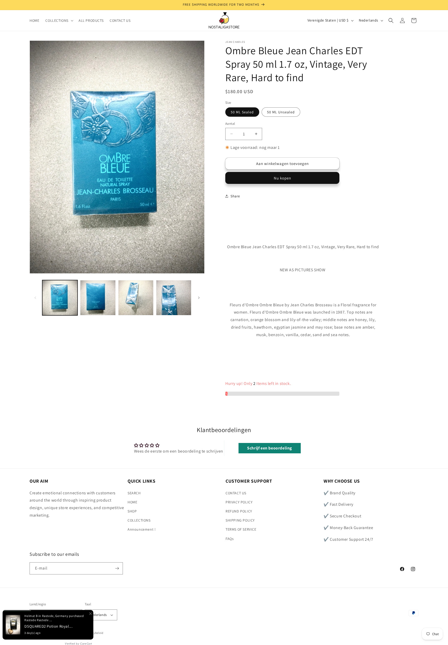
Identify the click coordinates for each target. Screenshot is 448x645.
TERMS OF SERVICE (241, 529)
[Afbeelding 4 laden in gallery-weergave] (173, 297)
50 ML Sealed (242, 112)
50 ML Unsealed (281, 112)
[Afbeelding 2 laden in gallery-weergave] (97, 297)
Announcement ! (142, 529)
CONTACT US (236, 493)
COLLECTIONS (139, 520)
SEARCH (134, 493)
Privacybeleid (94, 633)
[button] (58, 20)
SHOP (132, 511)
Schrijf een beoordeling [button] (269, 448)
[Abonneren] (117, 568)
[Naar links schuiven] (35, 297)
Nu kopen (282, 178)
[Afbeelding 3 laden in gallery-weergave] (135, 297)
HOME (132, 502)
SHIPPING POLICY (240, 520)
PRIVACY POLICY (239, 502)
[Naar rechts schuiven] (199, 297)
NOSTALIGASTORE (67, 633)
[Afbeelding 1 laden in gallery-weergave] (60, 297)
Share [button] (235, 196)
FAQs (230, 538)
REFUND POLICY (239, 511)
